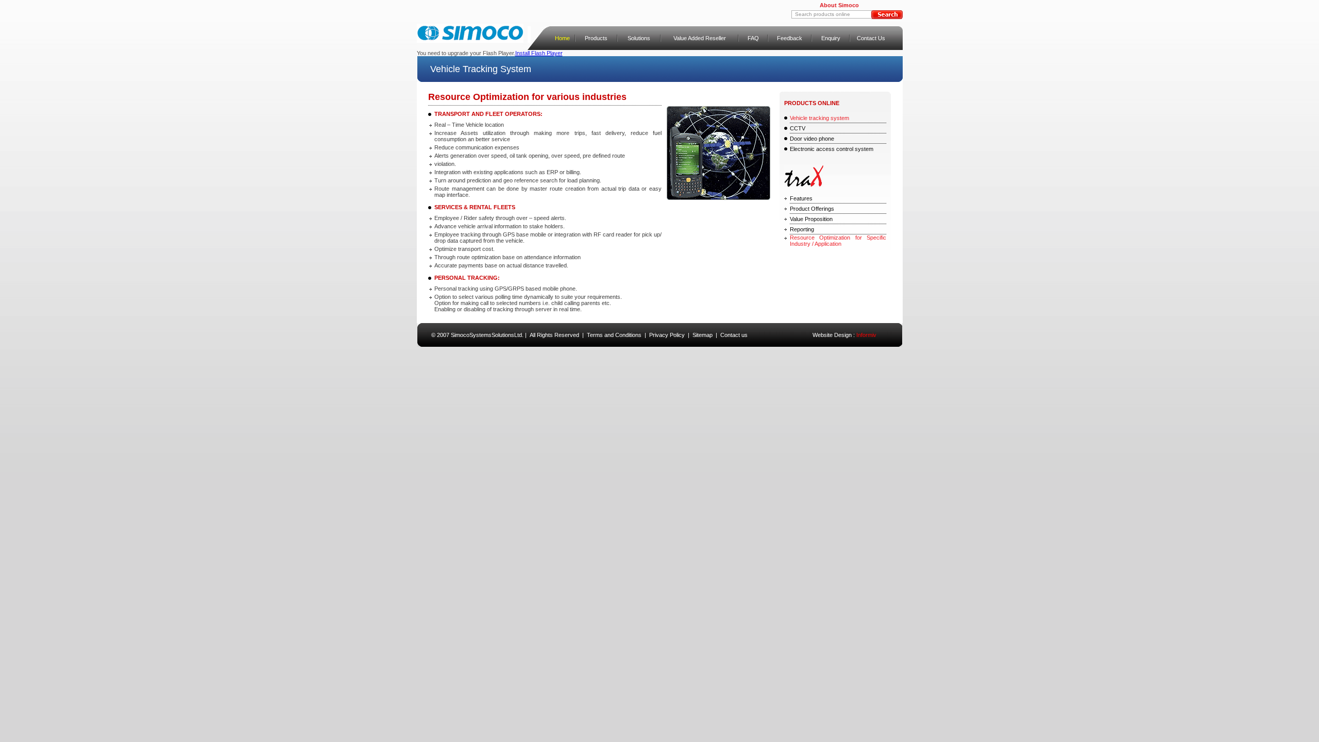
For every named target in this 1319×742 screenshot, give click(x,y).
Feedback (789, 38)
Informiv (866, 335)
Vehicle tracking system (819, 118)
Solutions (639, 38)
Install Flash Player (539, 53)
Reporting (802, 229)
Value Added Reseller (699, 38)
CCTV (797, 128)
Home (562, 38)
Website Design (832, 335)
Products (596, 38)
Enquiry (830, 38)
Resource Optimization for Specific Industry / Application (838, 240)
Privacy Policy (667, 335)
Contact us (734, 335)
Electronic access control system (831, 149)
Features (801, 198)
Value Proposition (811, 219)
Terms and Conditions (614, 335)
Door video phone (812, 139)
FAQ (753, 38)
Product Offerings (812, 209)
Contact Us (871, 38)
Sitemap (702, 335)
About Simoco (839, 5)
